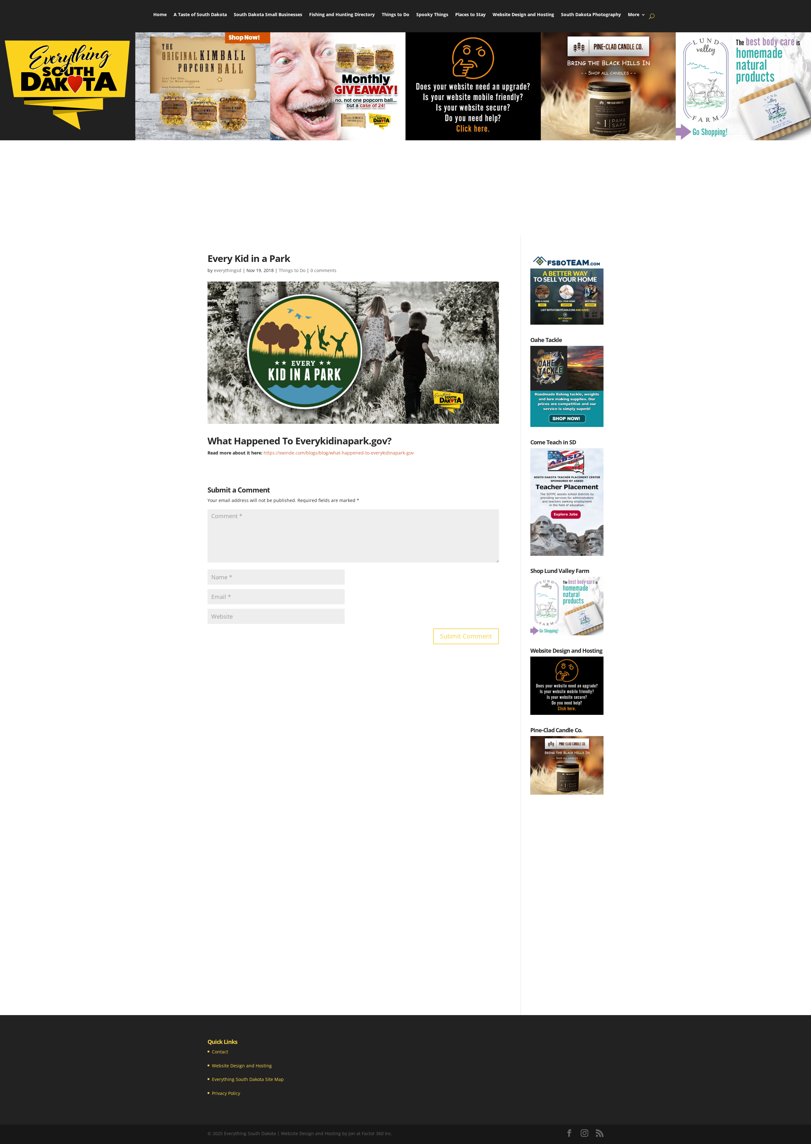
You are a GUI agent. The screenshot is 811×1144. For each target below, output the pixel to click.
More (633, 14)
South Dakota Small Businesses (268, 14)
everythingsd (227, 270)
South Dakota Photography (591, 14)
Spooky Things (432, 14)
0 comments (323, 270)
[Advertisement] (405, 187)
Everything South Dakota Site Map (248, 1079)
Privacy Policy (226, 1093)
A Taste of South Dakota (200, 14)
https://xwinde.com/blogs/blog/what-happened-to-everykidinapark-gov (339, 453)
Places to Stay (470, 14)
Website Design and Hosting (523, 14)
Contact (220, 1052)
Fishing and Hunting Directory (342, 14)
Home (160, 14)
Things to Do (395, 14)
